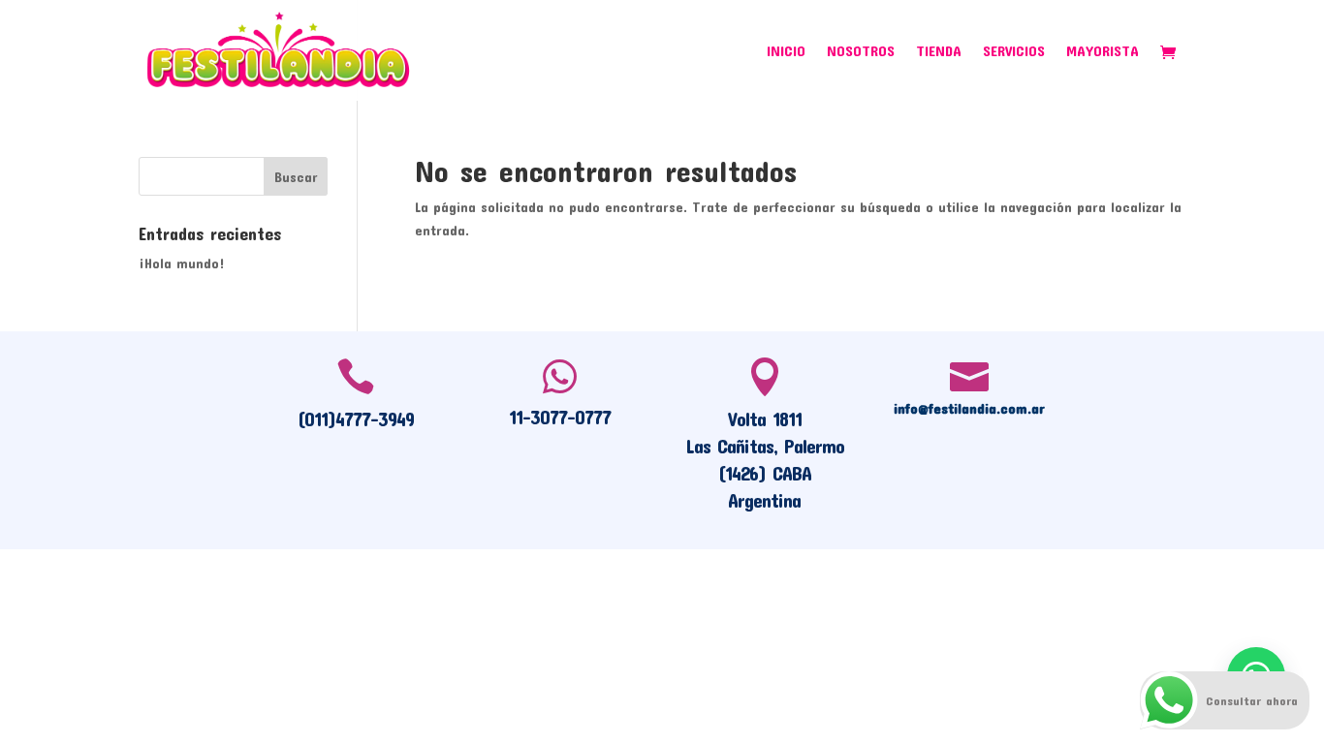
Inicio (786, 51)
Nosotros (861, 51)
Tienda (938, 51)
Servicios (1014, 51)
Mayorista (1102, 51)
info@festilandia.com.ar (969, 408)
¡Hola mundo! (182, 263)
